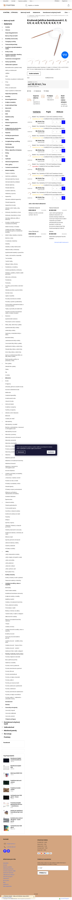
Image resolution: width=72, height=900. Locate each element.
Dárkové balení (9, 404)
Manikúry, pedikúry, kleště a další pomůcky (14, 273)
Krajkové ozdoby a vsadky (12, 596)
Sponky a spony (9, 522)
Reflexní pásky (9, 138)
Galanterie (8, 24)
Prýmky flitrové (9, 671)
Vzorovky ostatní (10, 716)
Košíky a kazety (10, 574)
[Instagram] (8, 851)
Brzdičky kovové (9, 634)
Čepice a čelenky (10, 173)
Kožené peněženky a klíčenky (13, 270)
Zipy (6, 156)
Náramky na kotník (10, 440)
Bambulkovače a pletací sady (13, 67)
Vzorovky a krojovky (11, 707)
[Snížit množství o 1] (53, 122)
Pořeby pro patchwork (12, 135)
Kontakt (13, 1)
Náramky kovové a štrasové (13, 437)
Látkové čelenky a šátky (12, 543)
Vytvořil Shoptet (65, 898)
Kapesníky (8, 196)
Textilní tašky (9, 261)
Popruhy (7, 132)
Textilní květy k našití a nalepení (14, 614)
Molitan (7, 111)
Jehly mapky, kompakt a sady (13, 557)
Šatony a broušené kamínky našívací (13, 620)
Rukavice (7, 316)
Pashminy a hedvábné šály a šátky (13, 334)
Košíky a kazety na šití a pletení (14, 577)
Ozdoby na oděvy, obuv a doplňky (12, 584)
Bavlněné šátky (9, 337)
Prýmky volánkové (10, 689)
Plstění (7, 125)
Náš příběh (5, 1)
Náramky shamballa (11, 443)
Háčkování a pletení (11, 64)
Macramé (8, 108)
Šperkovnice (8, 499)
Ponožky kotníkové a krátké (13, 299)
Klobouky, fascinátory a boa (13, 212)
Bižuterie (8, 378)
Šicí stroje (7, 734)
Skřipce (7, 520)
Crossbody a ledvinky (11, 241)
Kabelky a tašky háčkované (13, 247)
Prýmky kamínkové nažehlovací (14, 691)
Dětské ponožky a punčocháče (14, 290)
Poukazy (7, 737)
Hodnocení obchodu (8, 872)
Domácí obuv (9, 293)
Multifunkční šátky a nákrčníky (13, 346)
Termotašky (8, 258)
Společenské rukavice (11, 319)
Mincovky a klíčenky (10, 277)
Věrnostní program (8, 876)
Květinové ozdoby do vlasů (12, 514)
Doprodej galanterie (11, 33)
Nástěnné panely (10, 731)
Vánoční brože (9, 401)
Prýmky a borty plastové (12, 665)
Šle (6, 372)
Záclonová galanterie (11, 161)
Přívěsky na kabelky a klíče (12, 483)
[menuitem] (10, 12)
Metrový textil (9, 21)
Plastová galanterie (11, 122)
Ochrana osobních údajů (9, 871)
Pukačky (7, 517)
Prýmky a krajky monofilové (13, 694)
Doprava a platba (22, 1)
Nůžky (7, 119)
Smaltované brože (10, 398)
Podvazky (8, 283)
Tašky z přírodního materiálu (13, 255)
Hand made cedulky (10, 590)
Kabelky (7, 244)
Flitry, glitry (8, 164)
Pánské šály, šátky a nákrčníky (13, 349)
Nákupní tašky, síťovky (11, 264)
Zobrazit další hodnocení (61, 242)
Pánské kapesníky (10, 202)
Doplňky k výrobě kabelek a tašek (13, 48)
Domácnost (8, 701)
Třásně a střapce (10, 719)
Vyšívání (8, 159)
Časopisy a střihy (10, 41)
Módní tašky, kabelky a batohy (13, 235)
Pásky (7, 369)
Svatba (7, 27)
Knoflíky (7, 96)
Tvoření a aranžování (11, 167)
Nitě (6, 114)
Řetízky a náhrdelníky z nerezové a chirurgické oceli (14, 427)
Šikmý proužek (9, 147)
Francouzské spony (10, 508)
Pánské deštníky (9, 188)
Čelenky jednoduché (11, 505)
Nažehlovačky (9, 117)
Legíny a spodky (9, 296)
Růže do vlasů (9, 537)
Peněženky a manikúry (11, 267)
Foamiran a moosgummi (12, 59)
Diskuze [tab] (60, 112)
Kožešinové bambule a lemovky (14, 593)
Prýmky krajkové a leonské (12, 657)
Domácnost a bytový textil (12, 723)
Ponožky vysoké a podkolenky (13, 301)
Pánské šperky (9, 486)
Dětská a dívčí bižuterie (11, 413)
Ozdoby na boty (9, 626)
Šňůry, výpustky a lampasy (13, 150)
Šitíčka (7, 704)
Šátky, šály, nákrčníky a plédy (13, 324)
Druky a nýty (9, 51)
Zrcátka (7, 375)
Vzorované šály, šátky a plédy (13, 343)
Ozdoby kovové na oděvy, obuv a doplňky (14, 630)
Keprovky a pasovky (11, 93)
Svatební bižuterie (10, 496)
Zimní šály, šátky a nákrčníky (13, 352)
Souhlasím (51, 452)
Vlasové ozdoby (9, 502)
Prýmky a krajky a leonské (12, 677)
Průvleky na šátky (10, 548)
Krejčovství (6, 884)
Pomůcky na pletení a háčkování (14, 79)
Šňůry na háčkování (10, 88)
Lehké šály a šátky (10, 330)
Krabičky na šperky (10, 407)
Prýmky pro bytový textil (12, 683)
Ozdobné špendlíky (10, 395)
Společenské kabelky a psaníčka (14, 252)
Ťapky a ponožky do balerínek (13, 309)
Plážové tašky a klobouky (12, 249)
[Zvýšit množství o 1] (60, 122)
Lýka (6, 76)
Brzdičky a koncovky (11, 39)
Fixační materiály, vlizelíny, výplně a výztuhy (13, 55)
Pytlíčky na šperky (10, 410)
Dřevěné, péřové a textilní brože (14, 387)
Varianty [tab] (37, 112)
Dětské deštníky (9, 185)
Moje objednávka (7, 886)
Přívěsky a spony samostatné (13, 489)
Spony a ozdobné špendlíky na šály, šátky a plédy (13, 355)
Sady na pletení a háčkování (13, 90)
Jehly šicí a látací (10, 566)
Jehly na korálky (9, 560)
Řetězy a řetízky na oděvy (12, 611)
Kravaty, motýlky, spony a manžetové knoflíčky (12, 223)
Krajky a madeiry (10, 102)
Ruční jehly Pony (9, 572)
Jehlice (7, 73)
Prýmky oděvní (9, 680)
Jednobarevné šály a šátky (12, 340)
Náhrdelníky (8, 421)
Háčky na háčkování (11, 70)
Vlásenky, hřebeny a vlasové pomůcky (13, 526)
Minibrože (8, 392)
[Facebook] (4, 851)
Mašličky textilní (9, 599)
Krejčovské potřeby (11, 105)
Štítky (7, 153)
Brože (7, 381)
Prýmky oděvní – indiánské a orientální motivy (13, 698)
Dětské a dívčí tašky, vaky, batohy (12, 208)
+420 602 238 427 (11, 847)
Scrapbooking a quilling (12, 141)
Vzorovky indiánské (10, 713)
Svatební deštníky (10, 190)
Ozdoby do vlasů (9, 418)
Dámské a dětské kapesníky (13, 199)
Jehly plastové (9, 563)
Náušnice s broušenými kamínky (14, 460)
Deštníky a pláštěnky (11, 176)
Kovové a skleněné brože (12, 389)
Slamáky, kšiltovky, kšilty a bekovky (12, 218)
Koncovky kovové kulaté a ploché (12, 637)
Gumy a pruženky (10, 62)
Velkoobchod (9, 727)
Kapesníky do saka (10, 205)
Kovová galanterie (11, 99)
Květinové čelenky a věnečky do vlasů (14, 533)
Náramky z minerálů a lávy (12, 446)
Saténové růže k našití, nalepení (14, 651)
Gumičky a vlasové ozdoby (12, 511)
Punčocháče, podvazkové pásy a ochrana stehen (14, 305)
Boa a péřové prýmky (11, 660)
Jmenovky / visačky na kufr (12, 478)
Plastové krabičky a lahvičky (13, 580)
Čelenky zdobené (10, 545)
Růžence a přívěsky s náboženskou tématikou (12, 492)
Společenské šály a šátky (12, 327)
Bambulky (8, 587)
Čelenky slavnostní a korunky (13, 530)
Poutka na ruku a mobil (11, 480)
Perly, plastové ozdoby (11, 605)
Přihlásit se (42, 873)
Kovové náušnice (10, 470)
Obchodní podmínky (8, 869)
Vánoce (7, 30)
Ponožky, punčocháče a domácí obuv (14, 286)
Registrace (64, 1)
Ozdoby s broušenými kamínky (13, 602)
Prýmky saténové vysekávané (13, 686)
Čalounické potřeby (11, 44)
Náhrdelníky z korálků (11, 424)
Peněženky (8, 280)
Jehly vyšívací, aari (10, 569)
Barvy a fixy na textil (11, 36)
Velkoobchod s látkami (8, 874)
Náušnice (7, 455)
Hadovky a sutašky (10, 662)
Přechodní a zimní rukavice (12, 322)
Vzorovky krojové (10, 710)
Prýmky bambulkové (11, 674)
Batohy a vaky (9, 238)
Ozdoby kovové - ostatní (12, 648)
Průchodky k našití (10, 608)
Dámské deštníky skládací (12, 182)
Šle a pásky (8, 363)
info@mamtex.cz (11, 843)
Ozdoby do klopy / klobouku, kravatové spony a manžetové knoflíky (13, 231)
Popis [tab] (48, 112)
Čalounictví (6, 878)
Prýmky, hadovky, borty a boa (14, 654)
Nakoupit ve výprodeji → (7, 897)
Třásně (7, 624)
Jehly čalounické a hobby (12, 554)
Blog (4, 882)
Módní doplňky (9, 170)
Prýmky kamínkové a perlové (13, 668)
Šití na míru (6, 880)
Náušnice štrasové (10, 463)
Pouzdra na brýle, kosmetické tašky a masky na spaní (13, 312)
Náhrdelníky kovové (10, 431)
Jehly (7, 551)
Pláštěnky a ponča (10, 193)
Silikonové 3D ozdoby (11, 616)
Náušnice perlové (10, 458)
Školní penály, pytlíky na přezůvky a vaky (12, 359)
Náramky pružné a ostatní (12, 452)
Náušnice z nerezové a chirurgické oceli (11, 467)
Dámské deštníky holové (12, 179)
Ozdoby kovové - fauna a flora (13, 645)
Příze (6, 82)
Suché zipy (8, 144)
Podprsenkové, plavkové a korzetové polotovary (13, 129)
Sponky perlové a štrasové (12, 540)
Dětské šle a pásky (10, 366)
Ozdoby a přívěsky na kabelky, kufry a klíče (13, 474)
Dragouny (8, 384)
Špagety (7, 85)
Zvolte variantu (34, 73)
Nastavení (21, 452)
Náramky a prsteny (10, 434)
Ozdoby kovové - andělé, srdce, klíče (14, 641)
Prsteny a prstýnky (10, 449)
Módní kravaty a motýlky (12, 226)
